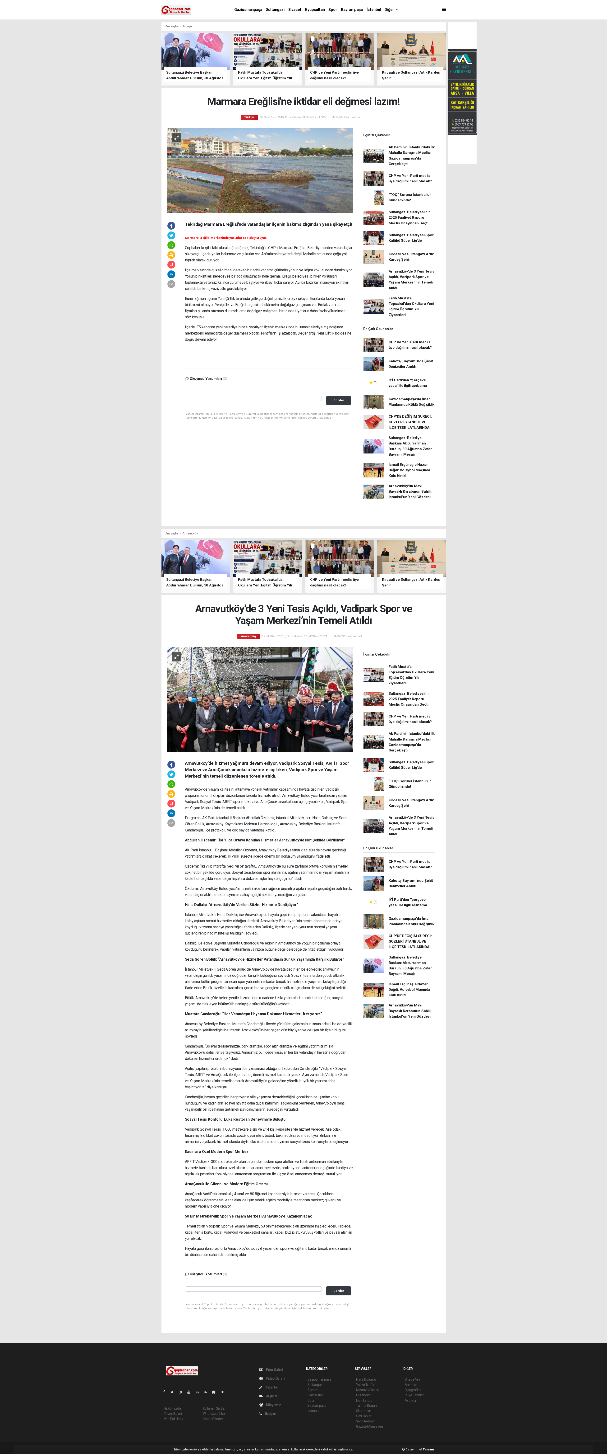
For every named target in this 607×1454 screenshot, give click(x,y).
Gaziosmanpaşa (248, 9)
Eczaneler (363, 1395)
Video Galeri (275, 1378)
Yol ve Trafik (365, 1385)
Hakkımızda (172, 1408)
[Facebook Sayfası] (166, 1392)
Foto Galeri (274, 1370)
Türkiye (187, 26)
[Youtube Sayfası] (190, 1392)
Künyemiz (273, 1405)
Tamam (428, 1449)
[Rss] (207, 1392)
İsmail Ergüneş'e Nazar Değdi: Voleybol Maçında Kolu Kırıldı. (409, 470)
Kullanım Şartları (214, 1408)
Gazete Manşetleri (369, 1426)
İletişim (270, 1414)
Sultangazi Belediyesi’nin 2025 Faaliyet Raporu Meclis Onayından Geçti (410, 217)
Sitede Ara (412, 1379)
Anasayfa (172, 26)
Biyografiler (413, 1390)
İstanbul (374, 9)
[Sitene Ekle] (224, 1392)
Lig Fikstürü (364, 1400)
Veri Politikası (173, 1419)
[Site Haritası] (215, 1392)
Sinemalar (363, 1411)
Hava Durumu (366, 1379)
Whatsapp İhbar (214, 1414)
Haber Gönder (213, 1419)
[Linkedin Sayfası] (199, 1392)
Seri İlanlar (364, 1416)
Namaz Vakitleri (367, 1390)
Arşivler (271, 1396)
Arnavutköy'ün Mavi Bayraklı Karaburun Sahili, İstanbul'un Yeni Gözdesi (410, 491)
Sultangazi (275, 9)
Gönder (338, 400)
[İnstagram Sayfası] (182, 1392)
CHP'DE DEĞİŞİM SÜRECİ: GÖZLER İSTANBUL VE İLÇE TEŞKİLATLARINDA (410, 422)
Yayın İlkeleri (173, 1414)
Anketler (411, 1385)
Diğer (390, 9)
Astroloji (411, 1400)
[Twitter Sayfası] (173, 1392)
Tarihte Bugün (366, 1405)
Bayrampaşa (352, 9)
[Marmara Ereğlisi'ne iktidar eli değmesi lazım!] (260, 170)
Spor (332, 9)
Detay (409, 1449)
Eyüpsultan (315, 9)
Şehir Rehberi (366, 1421)
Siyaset (295, 9)
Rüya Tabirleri (414, 1395)
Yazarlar (271, 1387)
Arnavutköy (190, 533)
